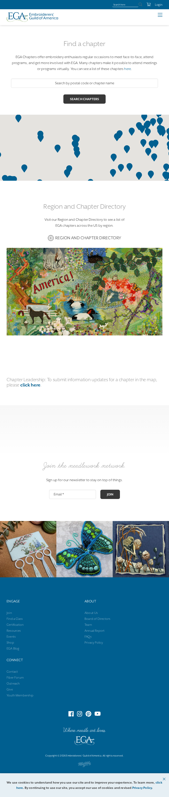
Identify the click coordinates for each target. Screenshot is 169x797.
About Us (91, 613)
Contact (12, 671)
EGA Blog (13, 648)
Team (88, 624)
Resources (14, 630)
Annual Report (94, 630)
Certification (15, 624)
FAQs (88, 636)
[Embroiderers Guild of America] (32, 17)
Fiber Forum (15, 677)
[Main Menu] (163, 14)
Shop (10, 642)
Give (10, 689)
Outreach (13, 683)
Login (158, 4)
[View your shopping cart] (146, 4)
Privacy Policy (93, 642)
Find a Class (15, 618)
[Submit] (140, 4)
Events (11, 636)
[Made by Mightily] (84, 765)
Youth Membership (20, 695)
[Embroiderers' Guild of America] (84, 741)
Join (110, 494)
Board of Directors (97, 618)
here (127, 69)
